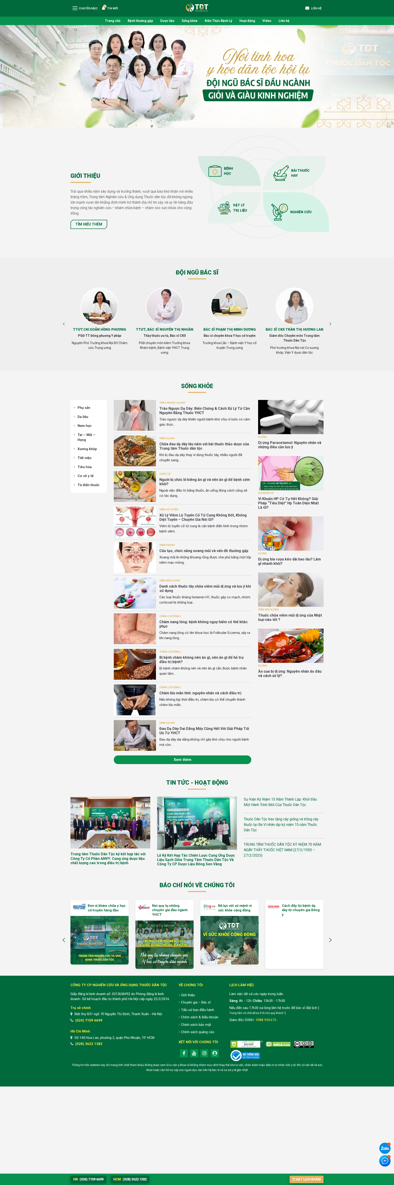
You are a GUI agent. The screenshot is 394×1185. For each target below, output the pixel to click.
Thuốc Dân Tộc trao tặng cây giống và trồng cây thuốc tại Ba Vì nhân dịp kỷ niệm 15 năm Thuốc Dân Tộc (281, 824)
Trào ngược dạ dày (172, 402)
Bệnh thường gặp (140, 21)
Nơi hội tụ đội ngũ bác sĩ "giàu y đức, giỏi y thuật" (301, 908)
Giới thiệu (188, 995)
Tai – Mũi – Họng (86, 437)
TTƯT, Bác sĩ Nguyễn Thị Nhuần (99, 329)
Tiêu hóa (85, 467)
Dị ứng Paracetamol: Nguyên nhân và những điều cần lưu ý (289, 445)
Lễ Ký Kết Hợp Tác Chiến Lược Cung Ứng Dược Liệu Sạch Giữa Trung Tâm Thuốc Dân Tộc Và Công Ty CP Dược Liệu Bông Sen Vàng (196, 859)
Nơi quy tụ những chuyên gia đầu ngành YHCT (105, 910)
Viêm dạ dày (167, 438)
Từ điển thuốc (89, 485)
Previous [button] (63, 323)
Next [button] (330, 323)
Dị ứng (262, 437)
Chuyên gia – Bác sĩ (196, 1002)
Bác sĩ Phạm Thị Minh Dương (164, 329)
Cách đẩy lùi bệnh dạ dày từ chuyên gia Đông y (236, 910)
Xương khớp (87, 449)
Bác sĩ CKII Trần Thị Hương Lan (229, 329)
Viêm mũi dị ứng (169, 580)
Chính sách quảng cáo (197, 1032)
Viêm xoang (167, 545)
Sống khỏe (189, 21)
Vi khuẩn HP (266, 493)
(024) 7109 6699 (88, 1020)
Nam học (85, 426)
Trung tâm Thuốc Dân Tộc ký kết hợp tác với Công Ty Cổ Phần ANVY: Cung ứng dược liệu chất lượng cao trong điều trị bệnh (107, 858)
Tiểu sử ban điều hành (197, 1010)
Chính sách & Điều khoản (199, 1017)
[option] (99, 323)
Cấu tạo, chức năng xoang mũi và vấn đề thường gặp (203, 551)
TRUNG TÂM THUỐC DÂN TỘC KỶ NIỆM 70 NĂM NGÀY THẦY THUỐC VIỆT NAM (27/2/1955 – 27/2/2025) (282, 850)
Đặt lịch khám (308, 1179)
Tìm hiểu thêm (88, 224)
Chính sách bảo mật (196, 1025)
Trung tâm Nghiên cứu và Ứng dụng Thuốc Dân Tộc (197, 7)
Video (266, 21)
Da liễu (83, 417)
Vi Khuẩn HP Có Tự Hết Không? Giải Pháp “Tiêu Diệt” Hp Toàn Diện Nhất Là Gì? (288, 503)
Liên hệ (284, 21)
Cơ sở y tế (85, 476)
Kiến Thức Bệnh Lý (218, 21)
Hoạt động (247, 21)
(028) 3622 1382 (88, 1044)
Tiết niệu (84, 458)
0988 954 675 (266, 1020)
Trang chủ (112, 21)
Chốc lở (165, 473)
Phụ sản (84, 408)
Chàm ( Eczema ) (170, 616)
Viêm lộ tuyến (168, 509)
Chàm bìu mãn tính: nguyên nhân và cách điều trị (200, 693)
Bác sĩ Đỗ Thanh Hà (294, 329)
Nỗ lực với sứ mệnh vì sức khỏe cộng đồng (170, 908)
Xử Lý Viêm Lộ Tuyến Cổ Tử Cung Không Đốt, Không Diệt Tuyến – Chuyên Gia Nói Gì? (203, 517)
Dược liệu (167, 21)
